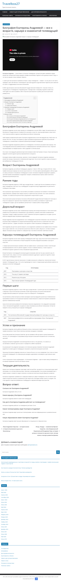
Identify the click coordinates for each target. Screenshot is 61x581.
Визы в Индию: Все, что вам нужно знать (11, 480)
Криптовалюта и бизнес (39, 15)
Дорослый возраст (12, 105)
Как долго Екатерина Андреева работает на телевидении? (22, 119)
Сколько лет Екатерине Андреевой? (17, 116)
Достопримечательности (39, 12)
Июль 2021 (4, 531)
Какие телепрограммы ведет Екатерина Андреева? (21, 120)
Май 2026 (3, 492)
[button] (34, 98)
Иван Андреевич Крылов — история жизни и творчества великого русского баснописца (16, 429)
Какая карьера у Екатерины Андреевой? (18, 117)
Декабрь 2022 (4, 529)
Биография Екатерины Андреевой (14, 100)
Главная (4, 12)
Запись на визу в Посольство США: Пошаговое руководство (16, 472)
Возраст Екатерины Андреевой (13, 102)
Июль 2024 (4, 502)
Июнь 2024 (4, 504)
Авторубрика (53, 15)
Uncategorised (6, 24)
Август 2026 (4, 490)
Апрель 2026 (4, 495)
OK (36, 578)
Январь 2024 (4, 517)
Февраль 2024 (4, 514)
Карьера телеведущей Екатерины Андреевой (17, 107)
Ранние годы (10, 103)
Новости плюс (4, 560)
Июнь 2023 (4, 527)
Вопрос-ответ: (8, 114)
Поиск (58, 452)
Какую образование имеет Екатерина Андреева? (20, 122)
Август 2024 (4, 500)
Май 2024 (3, 507)
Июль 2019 (4, 539)
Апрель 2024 (4, 509)
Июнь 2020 (4, 534)
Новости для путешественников (19, 12)
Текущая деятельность (13, 112)
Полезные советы (7, 15)
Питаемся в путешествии (22, 15)
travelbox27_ (15, 34)
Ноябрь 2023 (4, 522)
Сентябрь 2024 (5, 497)
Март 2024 (4, 512)
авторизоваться (32, 445)
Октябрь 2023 (4, 524)
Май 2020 (3, 536)
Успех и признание (12, 110)
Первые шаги (10, 109)
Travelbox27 (11, 4)
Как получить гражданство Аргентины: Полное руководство (16, 468)
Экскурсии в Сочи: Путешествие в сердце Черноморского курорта (18, 476)
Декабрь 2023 (4, 519)
